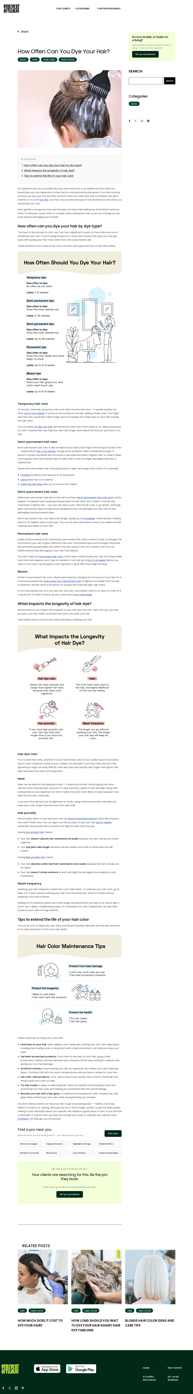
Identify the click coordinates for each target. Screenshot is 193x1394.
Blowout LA (51, 1153)
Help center (175, 1368)
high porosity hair (35, 857)
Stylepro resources (149, 1378)
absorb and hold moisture (82, 818)
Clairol (24, 479)
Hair (34, 59)
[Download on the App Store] (47, 1368)
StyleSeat (23, 1118)
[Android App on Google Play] (81, 1368)
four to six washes (46, 451)
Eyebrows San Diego (108, 1153)
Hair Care (49, 59)
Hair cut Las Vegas (28, 1144)
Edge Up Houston (54, 1144)
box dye (43, 199)
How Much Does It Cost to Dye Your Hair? (40, 1323)
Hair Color (67, 59)
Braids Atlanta (106, 1144)
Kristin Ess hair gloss (31, 484)
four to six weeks (96, 560)
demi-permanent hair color (92, 497)
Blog (23, 59)
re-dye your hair (43, 426)
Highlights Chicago (82, 1144)
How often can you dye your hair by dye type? (53, 165)
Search (135, 71)
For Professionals (109, 8)
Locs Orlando (79, 1153)
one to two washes (34, 413)
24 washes (89, 518)
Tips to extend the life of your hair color (49, 175)
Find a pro (113, 1133)
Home (146, 1368)
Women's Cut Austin (29, 1153)
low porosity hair (35, 832)
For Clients (63, 8)
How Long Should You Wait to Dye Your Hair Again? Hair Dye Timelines (95, 1325)
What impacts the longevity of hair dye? (49, 170)
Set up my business (70, 1194)
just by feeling (103, 822)
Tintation (25, 475)
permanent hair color (51, 556)
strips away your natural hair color (63, 581)
